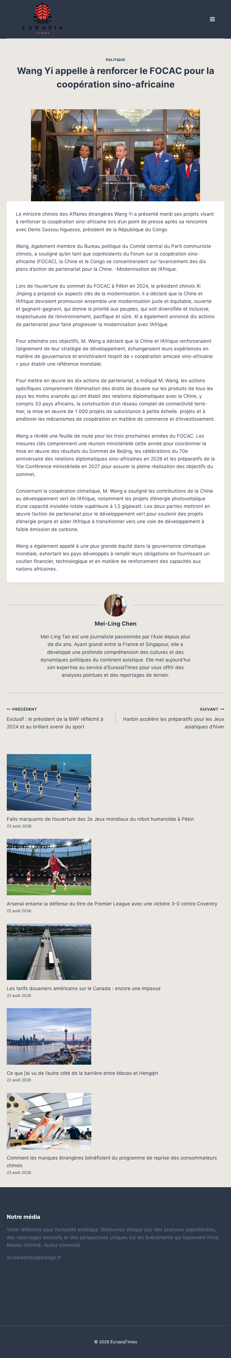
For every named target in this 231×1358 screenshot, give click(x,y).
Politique (115, 60)
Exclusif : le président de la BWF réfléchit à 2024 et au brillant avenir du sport (55, 718)
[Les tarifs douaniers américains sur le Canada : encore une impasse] (115, 951)
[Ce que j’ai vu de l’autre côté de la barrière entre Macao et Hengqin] (115, 1036)
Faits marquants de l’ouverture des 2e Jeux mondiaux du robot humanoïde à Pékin (100, 819)
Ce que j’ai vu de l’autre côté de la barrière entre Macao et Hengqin (82, 1073)
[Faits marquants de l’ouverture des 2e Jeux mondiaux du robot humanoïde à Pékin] (115, 782)
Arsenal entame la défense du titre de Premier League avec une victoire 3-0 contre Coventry (112, 904)
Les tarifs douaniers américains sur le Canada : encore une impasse (84, 988)
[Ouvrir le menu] (212, 19)
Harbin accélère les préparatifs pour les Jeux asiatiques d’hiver (173, 718)
